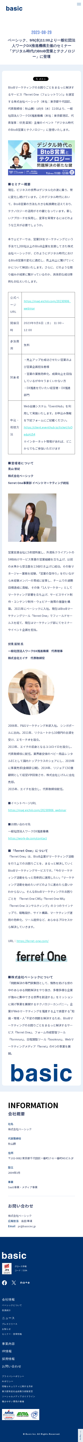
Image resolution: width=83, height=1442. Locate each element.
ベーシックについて (12, 1305)
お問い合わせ (11, 1366)
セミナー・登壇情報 (12, 1334)
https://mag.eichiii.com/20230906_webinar (37, 810)
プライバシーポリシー (13, 1376)
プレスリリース (10, 1324)
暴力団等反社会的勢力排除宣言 (17, 1391)
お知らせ (6, 1329)
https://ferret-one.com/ (33, 941)
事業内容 (8, 1343)
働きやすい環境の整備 (13, 1401)
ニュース (8, 1318)
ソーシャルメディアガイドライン (18, 1396)
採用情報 (8, 1358)
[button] (79, 4)
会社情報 (8, 1299)
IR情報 (7, 1351)
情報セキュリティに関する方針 (17, 1386)
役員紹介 (6, 1310)
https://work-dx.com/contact (27, 838)
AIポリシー (7, 1381)
